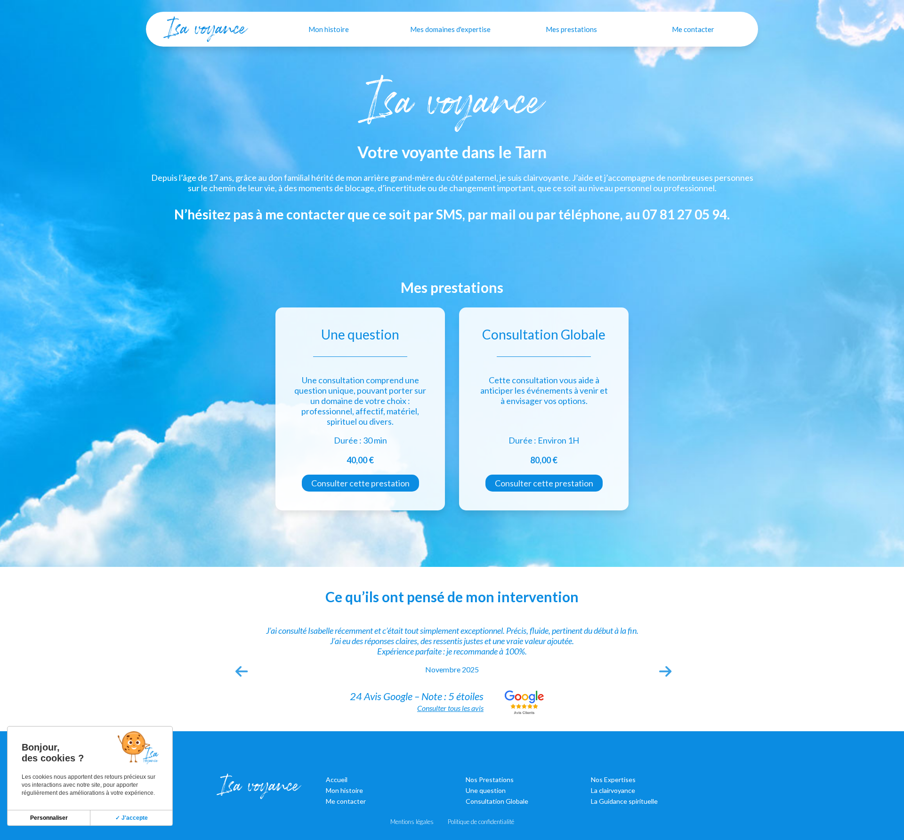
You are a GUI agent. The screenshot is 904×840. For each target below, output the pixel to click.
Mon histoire (328, 29)
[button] (240, 669)
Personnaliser (49, 818)
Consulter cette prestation (360, 483)
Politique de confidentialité (481, 821)
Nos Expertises (613, 779)
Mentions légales (412, 821)
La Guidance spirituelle (624, 801)
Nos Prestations (490, 779)
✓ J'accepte (131, 818)
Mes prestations (571, 29)
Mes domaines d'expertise (450, 29)
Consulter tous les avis (450, 707)
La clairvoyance (613, 790)
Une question (486, 790)
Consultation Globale (497, 801)
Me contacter (693, 29)
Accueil (336, 779)
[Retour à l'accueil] (205, 29)
